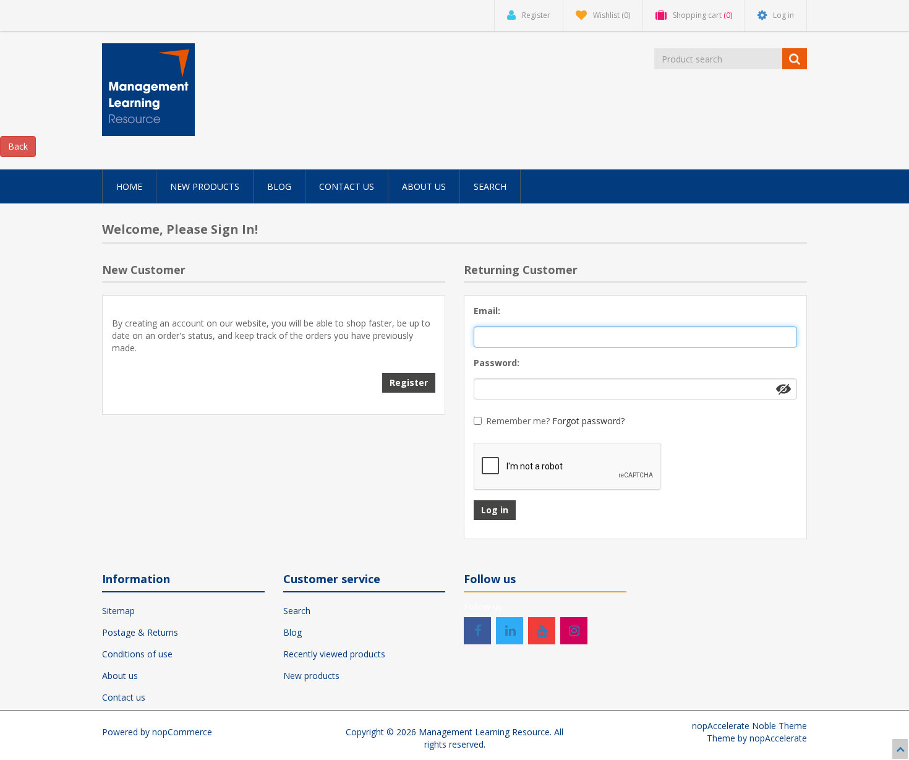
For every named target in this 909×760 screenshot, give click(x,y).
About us (120, 675)
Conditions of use (137, 654)
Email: (487, 311)
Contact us (123, 697)
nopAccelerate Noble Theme (749, 726)
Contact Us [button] (346, 186)
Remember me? (518, 421)
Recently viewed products (334, 654)
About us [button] (424, 186)
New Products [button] (204, 186)
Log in (494, 510)
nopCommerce (182, 732)
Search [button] (490, 186)
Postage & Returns (140, 632)
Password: (496, 363)
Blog (292, 632)
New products (311, 675)
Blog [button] (279, 186)
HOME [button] (129, 186)
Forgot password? (588, 421)
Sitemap (118, 611)
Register (409, 382)
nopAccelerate (778, 738)
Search (296, 611)
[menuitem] (129, 186)
